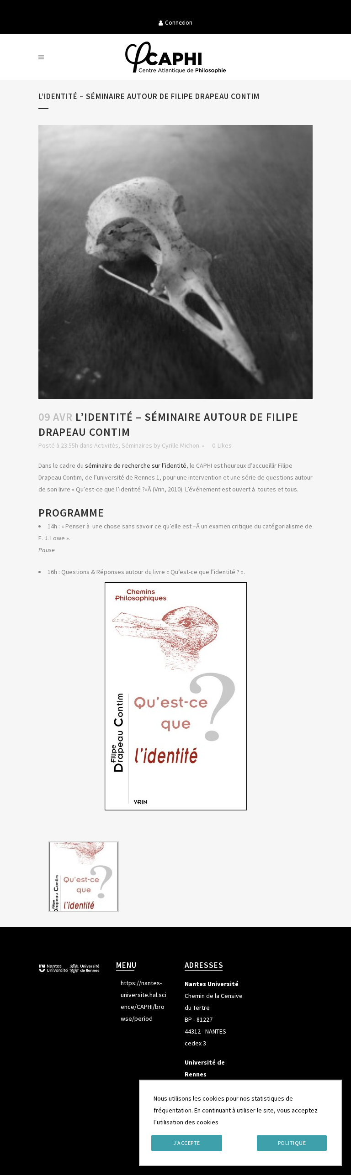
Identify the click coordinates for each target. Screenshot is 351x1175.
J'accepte (186, 1142)
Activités (106, 445)
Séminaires (137, 445)
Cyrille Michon (180, 445)
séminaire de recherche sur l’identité (135, 465)
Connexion (178, 22)
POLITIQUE (292, 1142)
